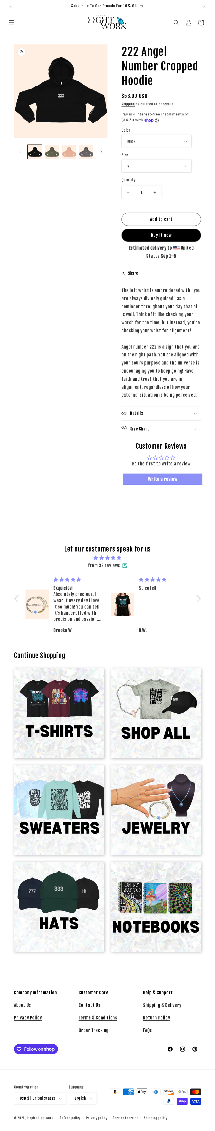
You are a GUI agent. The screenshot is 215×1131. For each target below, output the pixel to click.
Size (124, 155)
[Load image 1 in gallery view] (35, 152)
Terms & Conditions (98, 1018)
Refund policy (70, 1118)
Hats (55, 872)
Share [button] (133, 273)
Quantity (128, 180)
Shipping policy (155, 1118)
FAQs (147, 1030)
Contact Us (90, 1005)
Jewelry (152, 776)
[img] (107, 558)
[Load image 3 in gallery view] (69, 152)
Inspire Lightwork (40, 1118)
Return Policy (156, 1018)
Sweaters (55, 776)
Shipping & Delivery (162, 1005)
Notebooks (152, 872)
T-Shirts (56, 679)
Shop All (152, 679)
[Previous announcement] (11, 6)
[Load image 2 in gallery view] (52, 152)
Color (125, 130)
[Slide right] (101, 152)
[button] (12, 22)
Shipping (128, 104)
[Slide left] (20, 152)
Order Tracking (94, 1030)
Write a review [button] (162, 479)
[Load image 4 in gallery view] (86, 152)
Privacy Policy (28, 1018)
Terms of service (125, 1118)
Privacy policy (97, 1118)
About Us (22, 1005)
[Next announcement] (204, 6)
